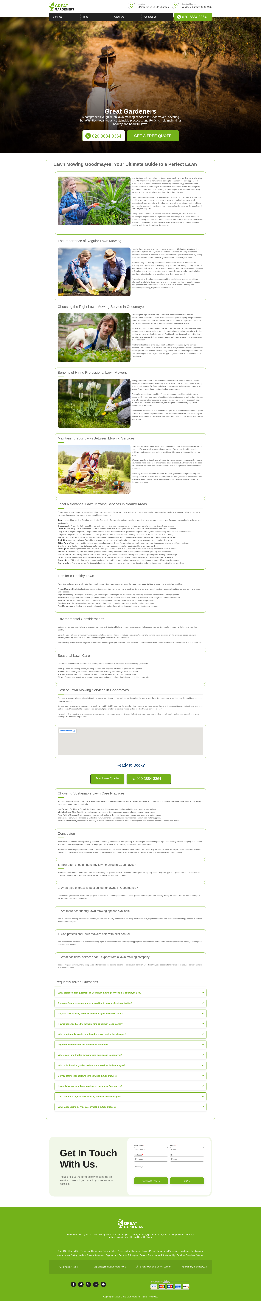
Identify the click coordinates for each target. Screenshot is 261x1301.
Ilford (60, 520)
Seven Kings (63, 560)
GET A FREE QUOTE (153, 136)
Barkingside (63, 549)
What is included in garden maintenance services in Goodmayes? (91, 1065)
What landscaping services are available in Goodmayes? (87, 1107)
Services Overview (186, 1255)
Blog (85, 16)
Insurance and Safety (67, 1255)
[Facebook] (73, 1284)
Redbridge (62, 540)
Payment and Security (116, 1255)
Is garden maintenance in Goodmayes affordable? (83, 1045)
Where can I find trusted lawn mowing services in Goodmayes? (90, 1055)
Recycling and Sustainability (161, 1255)
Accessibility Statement (129, 1251)
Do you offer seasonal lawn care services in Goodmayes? (87, 1076)
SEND (187, 1181)
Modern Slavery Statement (91, 1255)
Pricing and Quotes (137, 1255)
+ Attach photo (151, 1181)
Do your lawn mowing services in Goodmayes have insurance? (90, 1013)
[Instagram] (88, 1284)
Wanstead (62, 552)
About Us (119, 16)
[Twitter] (81, 1284)
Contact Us (150, 16)
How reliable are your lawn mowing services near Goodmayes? (90, 1086)
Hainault (61, 529)
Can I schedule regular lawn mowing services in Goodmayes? (89, 1096)
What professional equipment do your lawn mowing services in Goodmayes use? (99, 993)
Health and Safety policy (191, 1251)
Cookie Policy (148, 1251)
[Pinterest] (103, 1284)
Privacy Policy (110, 1251)
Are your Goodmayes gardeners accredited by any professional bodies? (95, 1003)
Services (57, 16)
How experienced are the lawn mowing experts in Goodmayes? (90, 1024)
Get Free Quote (107, 778)
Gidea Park (63, 543)
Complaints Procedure (167, 1251)
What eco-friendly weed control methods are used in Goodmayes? (92, 1034)
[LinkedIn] (96, 1284)
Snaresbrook (63, 526)
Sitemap (200, 1255)
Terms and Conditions (91, 1251)
